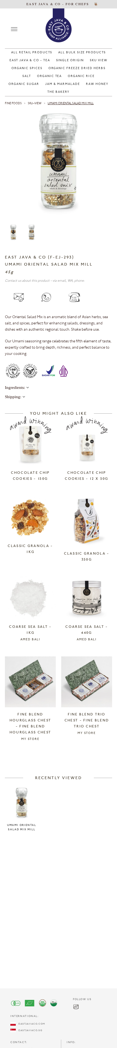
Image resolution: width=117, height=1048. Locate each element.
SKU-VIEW (35, 103)
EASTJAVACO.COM (30, 1024)
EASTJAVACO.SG (29, 1030)
